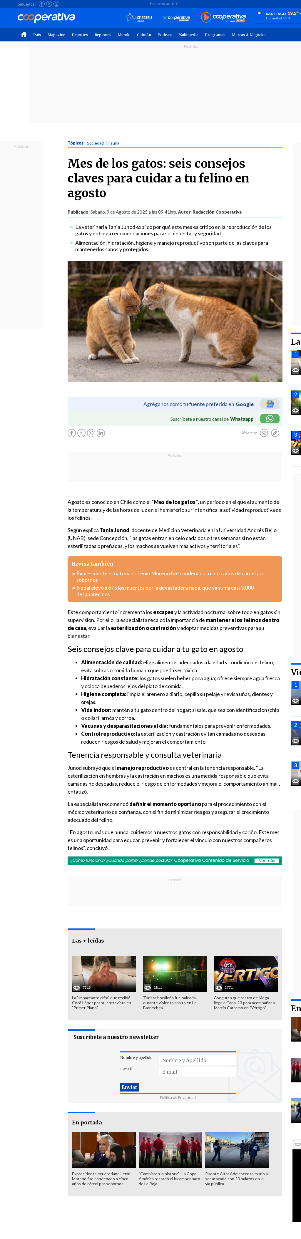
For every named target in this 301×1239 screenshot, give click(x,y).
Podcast (165, 35)
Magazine (56, 35)
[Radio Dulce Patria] (139, 17)
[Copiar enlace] (275, 433)
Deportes (80, 35)
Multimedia (188, 35)
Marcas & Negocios (249, 35)
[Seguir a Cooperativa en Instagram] (56, 4)
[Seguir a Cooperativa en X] (49, 4)
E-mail (126, 1069)
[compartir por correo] (264, 433)
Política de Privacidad (178, 1097)
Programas (215, 35)
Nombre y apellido (136, 1057)
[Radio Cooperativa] (223, 18)
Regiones (103, 35)
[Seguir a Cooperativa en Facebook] (42, 4)
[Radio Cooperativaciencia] (176, 17)
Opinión (144, 35)
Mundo (124, 35)
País (37, 35)
